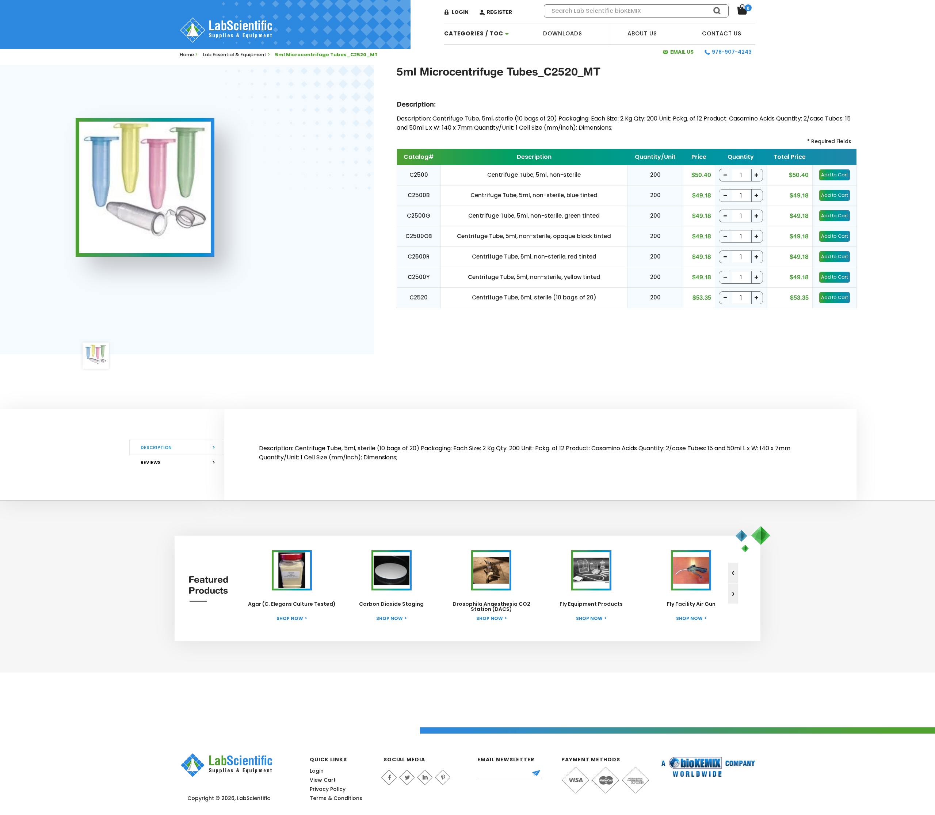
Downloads (562, 33)
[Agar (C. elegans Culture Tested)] (292, 570)
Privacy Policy (328, 789)
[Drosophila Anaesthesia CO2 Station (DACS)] (491, 570)
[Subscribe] (539, 773)
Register (499, 12)
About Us (642, 33)
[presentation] (733, 573)
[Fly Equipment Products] (591, 570)
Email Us (682, 52)
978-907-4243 (732, 52)
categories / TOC (473, 33)
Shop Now (289, 618)
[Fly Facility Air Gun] (691, 570)
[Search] (713, 10)
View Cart (323, 780)
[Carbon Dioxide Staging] (391, 570)
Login (460, 12)
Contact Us (721, 33)
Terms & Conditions (336, 798)
